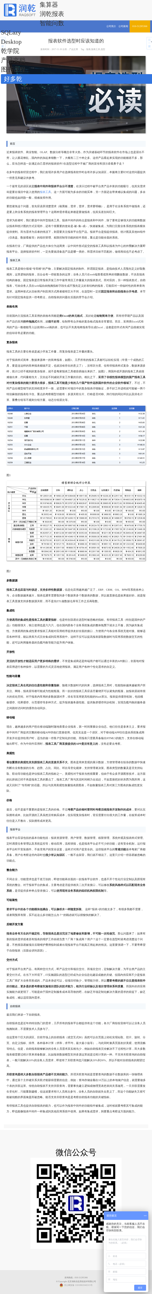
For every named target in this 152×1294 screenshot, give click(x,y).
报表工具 (45, 191)
